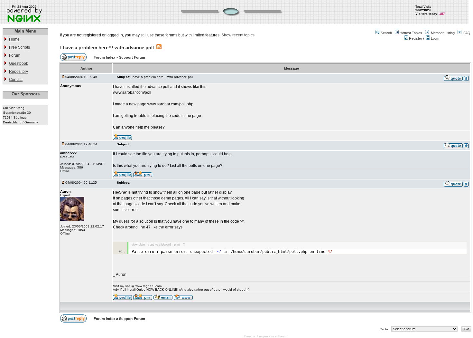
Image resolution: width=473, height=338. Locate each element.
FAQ (466, 33)
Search (386, 33)
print (177, 244)
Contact (16, 79)
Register (415, 38)
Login (434, 38)
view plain (138, 244)
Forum (14, 55)
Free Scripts (19, 47)
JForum (281, 336)
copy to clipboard (159, 244)
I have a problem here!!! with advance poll (107, 47)
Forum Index (105, 57)
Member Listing (443, 33)
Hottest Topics (411, 33)
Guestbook (18, 63)
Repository (18, 71)
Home (14, 39)
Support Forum (132, 57)
